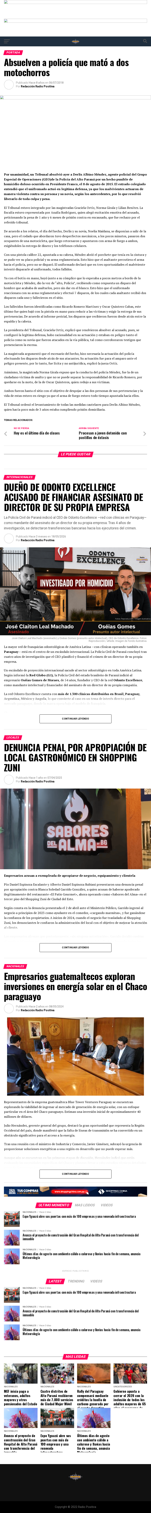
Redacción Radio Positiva (37, 86)
